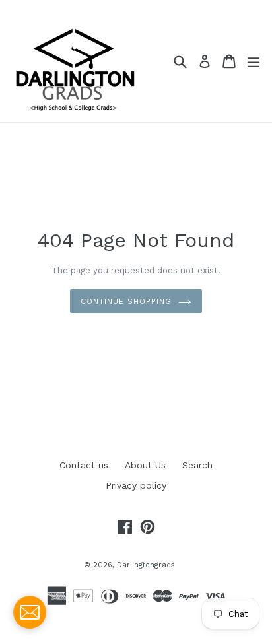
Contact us (83, 465)
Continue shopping (126, 301)
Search (197, 465)
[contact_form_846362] (29, 612)
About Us (145, 465)
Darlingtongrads (146, 565)
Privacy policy (136, 485)
